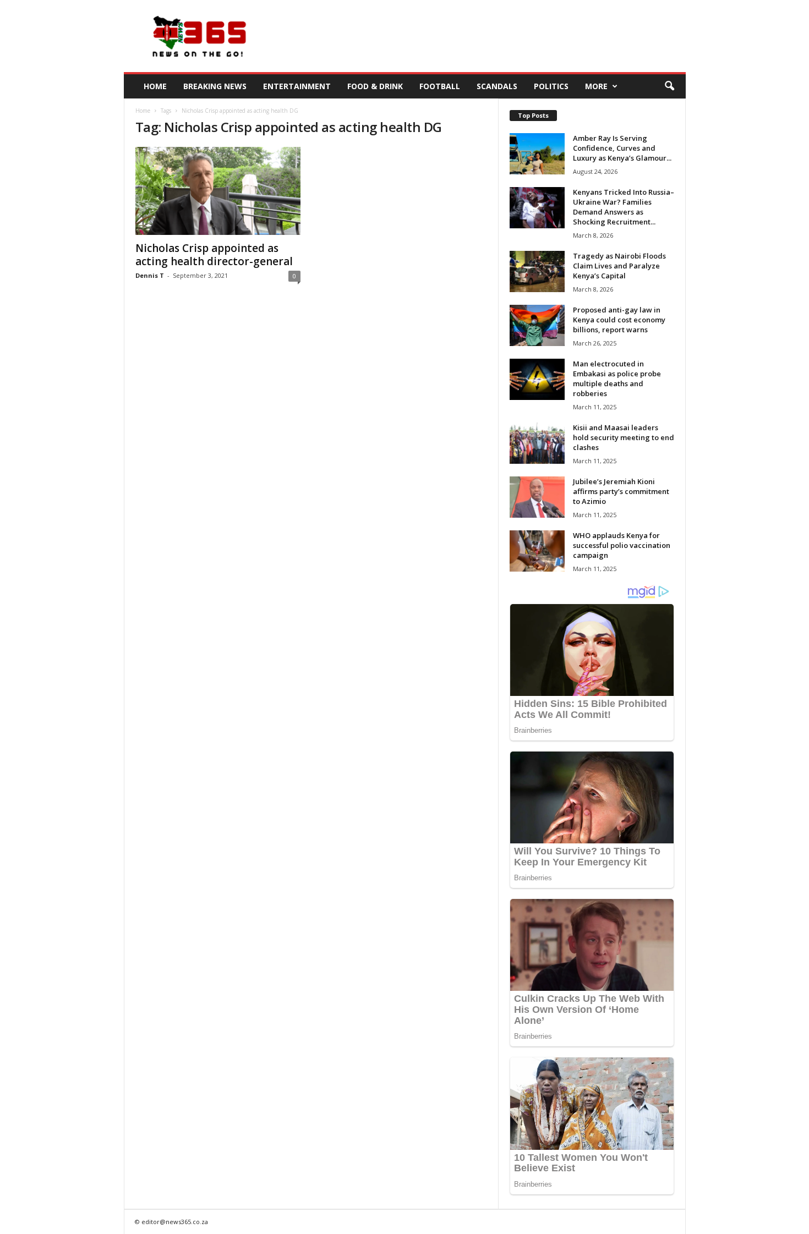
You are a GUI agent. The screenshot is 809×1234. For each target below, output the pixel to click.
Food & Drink (375, 86)
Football (439, 86)
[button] (669, 86)
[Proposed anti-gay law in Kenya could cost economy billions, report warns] (537, 325)
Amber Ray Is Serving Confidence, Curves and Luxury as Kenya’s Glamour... (622, 148)
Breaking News (215, 86)
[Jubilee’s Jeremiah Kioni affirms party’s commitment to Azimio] (537, 497)
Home (155, 86)
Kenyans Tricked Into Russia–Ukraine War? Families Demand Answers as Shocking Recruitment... (623, 207)
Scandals (497, 86)
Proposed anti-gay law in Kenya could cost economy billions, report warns (619, 319)
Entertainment (297, 86)
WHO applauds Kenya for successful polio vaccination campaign (621, 545)
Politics (551, 86)
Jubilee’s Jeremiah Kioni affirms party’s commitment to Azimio (621, 491)
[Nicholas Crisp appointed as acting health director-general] (217, 191)
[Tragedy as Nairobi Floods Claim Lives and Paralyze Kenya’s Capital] (537, 271)
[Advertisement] (485, 36)
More (596, 86)
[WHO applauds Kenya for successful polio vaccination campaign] (537, 551)
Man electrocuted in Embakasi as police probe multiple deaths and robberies (617, 378)
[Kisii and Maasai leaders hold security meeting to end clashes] (537, 443)
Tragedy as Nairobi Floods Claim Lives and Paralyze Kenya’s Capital (619, 266)
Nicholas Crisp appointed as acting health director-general (214, 254)
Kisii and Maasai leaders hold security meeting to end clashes (623, 437)
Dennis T (149, 275)
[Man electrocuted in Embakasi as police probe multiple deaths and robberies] (537, 379)
